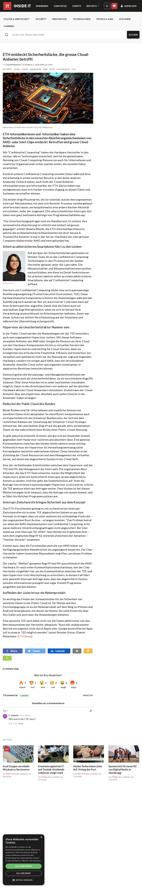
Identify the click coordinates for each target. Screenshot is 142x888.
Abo (114, 6)
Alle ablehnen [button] (23, 873)
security (41, 19)
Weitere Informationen (31, 861)
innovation (59, 19)
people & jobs (105, 19)
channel (9, 26)
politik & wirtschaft (17, 19)
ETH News (24, 636)
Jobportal (60, 6)
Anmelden (130, 6)
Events (77, 6)
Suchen (133, 34)
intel (52, 69)
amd (45, 69)
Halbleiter (35, 69)
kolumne (125, 19)
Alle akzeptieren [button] (23, 866)
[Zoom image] (48, 98)
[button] (24, 880)
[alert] (23, 859)
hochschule (63, 69)
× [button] (41, 837)
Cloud (25, 69)
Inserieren (42, 6)
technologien (81, 19)
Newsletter (107, 6)
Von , (11, 774)
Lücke (17, 69)
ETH (73, 69)
